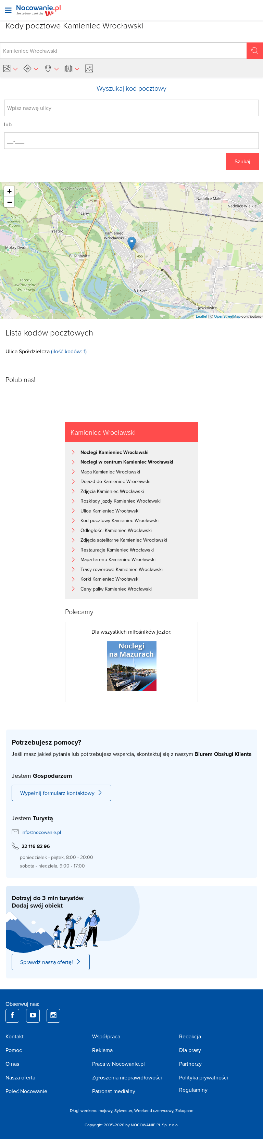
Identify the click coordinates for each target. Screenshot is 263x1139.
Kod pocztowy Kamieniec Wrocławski (119, 520)
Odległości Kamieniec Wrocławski (116, 530)
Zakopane (184, 1110)
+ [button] (9, 191)
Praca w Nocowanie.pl (118, 1063)
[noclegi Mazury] (131, 665)
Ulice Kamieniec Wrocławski (109, 510)
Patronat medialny (113, 1091)
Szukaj (242, 161)
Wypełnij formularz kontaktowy (57, 793)
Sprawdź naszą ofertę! (46, 962)
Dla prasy (190, 1050)
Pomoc (13, 1050)
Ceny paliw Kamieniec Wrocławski (116, 588)
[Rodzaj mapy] (10, 68)
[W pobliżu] (51, 68)
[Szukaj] (255, 50)
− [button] (9, 202)
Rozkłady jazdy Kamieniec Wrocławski (120, 500)
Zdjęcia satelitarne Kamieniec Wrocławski (123, 539)
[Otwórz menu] (8, 10)
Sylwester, (124, 1110)
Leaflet (201, 316)
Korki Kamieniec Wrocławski (109, 578)
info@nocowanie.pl (41, 832)
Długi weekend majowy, (92, 1110)
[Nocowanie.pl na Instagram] (53, 1016)
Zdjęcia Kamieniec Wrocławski (112, 491)
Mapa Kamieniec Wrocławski (110, 471)
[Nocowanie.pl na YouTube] (33, 1016)
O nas (12, 1063)
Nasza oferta (20, 1077)
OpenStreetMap (227, 316)
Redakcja (190, 1036)
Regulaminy (193, 1089)
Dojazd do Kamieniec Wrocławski (115, 481)
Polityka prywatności (203, 1077)
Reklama (102, 1050)
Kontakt (14, 1036)
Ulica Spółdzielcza (27, 351)
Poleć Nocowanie (26, 1091)
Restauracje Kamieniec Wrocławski (117, 549)
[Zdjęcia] (90, 68)
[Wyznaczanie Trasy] (31, 68)
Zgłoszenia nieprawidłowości (127, 1077)
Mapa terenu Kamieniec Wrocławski (117, 559)
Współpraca (106, 1036)
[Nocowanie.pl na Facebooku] (12, 1016)
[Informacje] (72, 68)
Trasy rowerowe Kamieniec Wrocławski (121, 569)
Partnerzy (190, 1063)
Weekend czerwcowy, (154, 1110)
